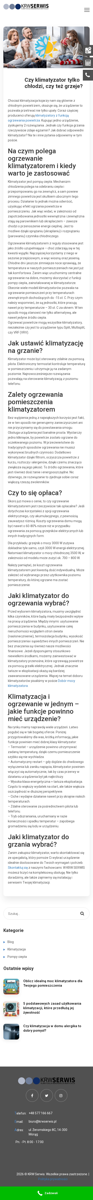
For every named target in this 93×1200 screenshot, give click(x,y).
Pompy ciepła (17, 957)
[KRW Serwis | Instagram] (61, 1095)
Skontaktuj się (18, 867)
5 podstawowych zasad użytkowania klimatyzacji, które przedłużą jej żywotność (52, 1008)
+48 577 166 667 (40, 1113)
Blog (10, 942)
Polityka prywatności (52, 1179)
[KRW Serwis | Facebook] (32, 1095)
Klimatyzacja (16, 949)
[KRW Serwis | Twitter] (46, 1095)
